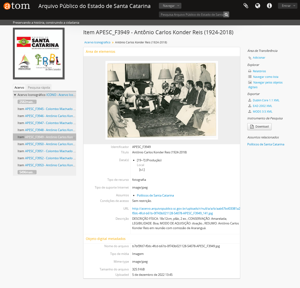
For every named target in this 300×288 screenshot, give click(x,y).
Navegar (169, 6)
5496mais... (27, 172)
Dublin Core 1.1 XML (265, 100)
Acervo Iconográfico (97, 42)
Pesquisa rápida (39, 87)
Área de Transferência (246, 6)
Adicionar (259, 58)
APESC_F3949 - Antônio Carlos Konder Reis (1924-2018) (63, 137)
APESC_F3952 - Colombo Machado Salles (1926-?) (59, 158)
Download (262, 127)
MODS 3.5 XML (262, 112)
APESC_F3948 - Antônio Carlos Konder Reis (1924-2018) (63, 130)
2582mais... (27, 102)
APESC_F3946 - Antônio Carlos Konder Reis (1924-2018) (63, 116)
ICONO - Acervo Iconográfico (66, 95)
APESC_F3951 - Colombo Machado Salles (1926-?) (59, 151)
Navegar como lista (265, 77)
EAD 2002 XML (262, 106)
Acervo (19, 87)
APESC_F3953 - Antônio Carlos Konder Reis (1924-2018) (63, 165)
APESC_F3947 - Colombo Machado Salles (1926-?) (59, 123)
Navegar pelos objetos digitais (265, 84)
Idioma (257, 6)
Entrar (286, 6)
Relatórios (259, 71)
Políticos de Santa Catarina (155, 195)
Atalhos (269, 6)
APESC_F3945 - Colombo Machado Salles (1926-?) (59, 109)
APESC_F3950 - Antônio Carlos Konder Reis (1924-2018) (63, 144)
